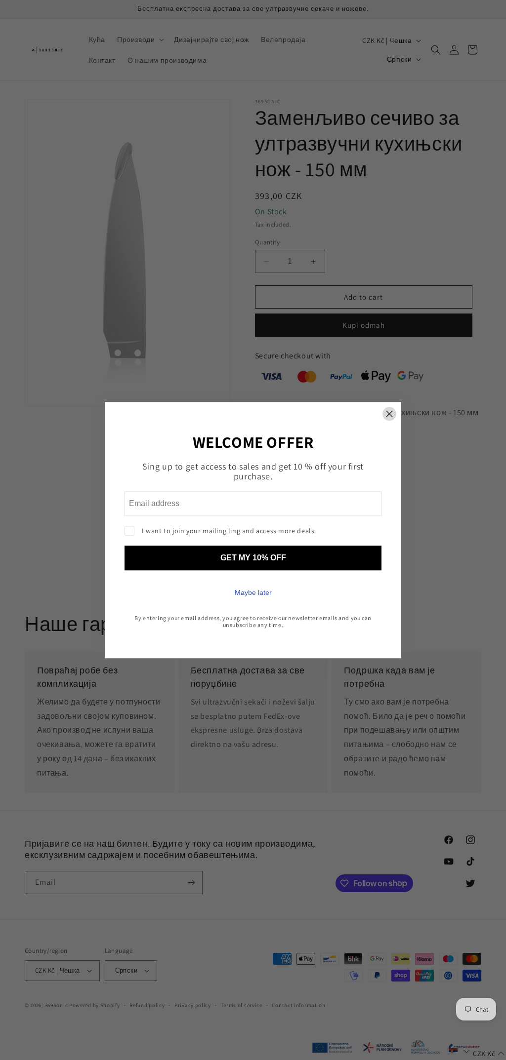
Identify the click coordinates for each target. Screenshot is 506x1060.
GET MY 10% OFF (253, 557)
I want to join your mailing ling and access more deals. (229, 530)
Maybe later (253, 592)
